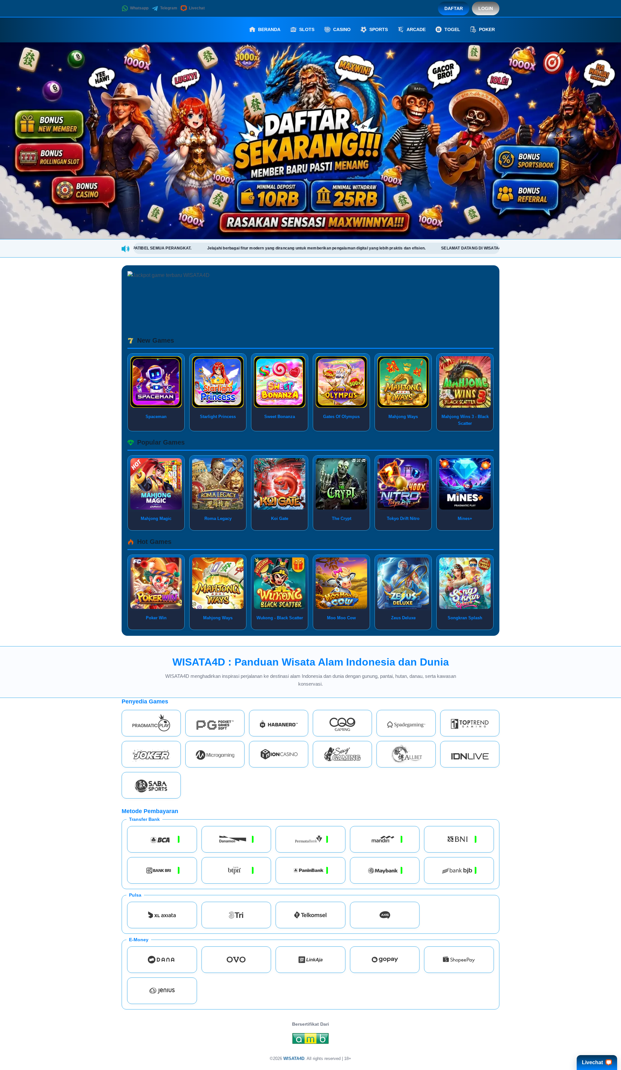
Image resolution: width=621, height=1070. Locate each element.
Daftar (453, 8)
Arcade (416, 29)
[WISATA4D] (157, 29)
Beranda (269, 29)
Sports (378, 29)
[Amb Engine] (310, 1040)
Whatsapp (139, 8)
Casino (342, 29)
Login (485, 8)
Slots (306, 29)
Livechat (197, 8)
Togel (452, 29)
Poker (487, 29)
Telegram (168, 8)
